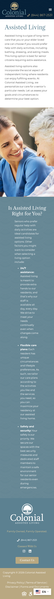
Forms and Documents (34, 586)
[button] (50, 9)
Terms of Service (36, 582)
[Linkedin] (30, 551)
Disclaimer (12, 586)
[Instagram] (24, 551)
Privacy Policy (15, 582)
